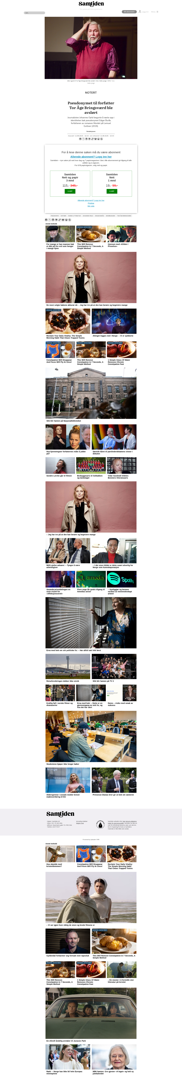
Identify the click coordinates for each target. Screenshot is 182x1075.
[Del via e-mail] (89, 139)
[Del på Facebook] (80, 139)
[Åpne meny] (154, 11)
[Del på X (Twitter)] (83, 139)
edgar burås (99, 216)
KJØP (70, 191)
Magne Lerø (80, 823)
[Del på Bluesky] (95, 139)
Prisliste (91, 203)
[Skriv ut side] (98, 139)
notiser (63, 216)
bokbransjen (110, 216)
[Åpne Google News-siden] (101, 139)
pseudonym (55, 216)
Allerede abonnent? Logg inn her (91, 156)
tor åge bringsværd (124, 216)
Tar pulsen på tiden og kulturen (91, 9)
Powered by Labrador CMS (91, 839)
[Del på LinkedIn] (86, 139)
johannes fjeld (88, 216)
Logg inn (145, 12)
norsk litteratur (74, 216)
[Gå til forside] (91, 4)
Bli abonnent (129, 11)
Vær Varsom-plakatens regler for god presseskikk (122, 822)
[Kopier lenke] (92, 139)
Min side (91, 206)
